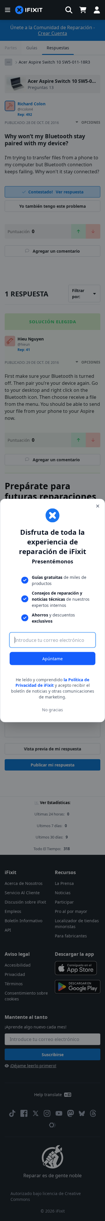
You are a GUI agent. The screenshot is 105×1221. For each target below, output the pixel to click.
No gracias (52, 709)
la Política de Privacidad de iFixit (52, 682)
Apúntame (52, 658)
